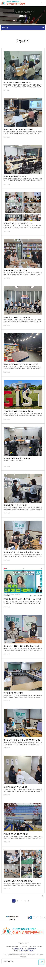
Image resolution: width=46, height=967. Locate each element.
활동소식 (30, 20)
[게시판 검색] (42, 896)
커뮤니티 (21, 20)
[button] (42, 917)
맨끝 (32, 901)
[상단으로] (41, 962)
